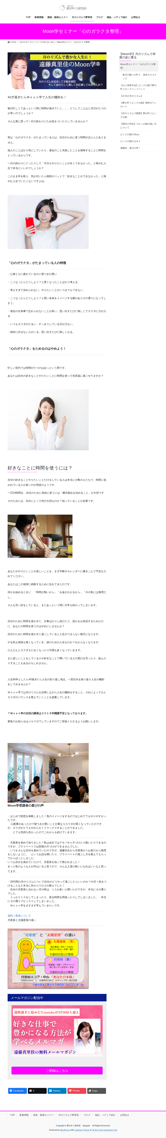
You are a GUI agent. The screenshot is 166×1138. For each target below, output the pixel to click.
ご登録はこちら (57, 1070)
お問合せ (124, 1115)
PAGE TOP (159, 1101)
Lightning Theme (81, 1130)
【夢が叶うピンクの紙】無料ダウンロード (138, 104)
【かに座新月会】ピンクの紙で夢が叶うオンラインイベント (138, 87)
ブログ (86, 1115)
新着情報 (24, 1115)
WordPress (65, 1130)
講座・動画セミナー (43, 1115)
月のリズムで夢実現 (68, 1115)
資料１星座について (19, 915)
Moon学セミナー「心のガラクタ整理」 (138, 66)
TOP (12, 1115)
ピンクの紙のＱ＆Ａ (130, 141)
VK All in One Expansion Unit (104, 1130)
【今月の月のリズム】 (131, 96)
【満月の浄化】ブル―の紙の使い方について (138, 126)
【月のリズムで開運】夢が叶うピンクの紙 (138, 115)
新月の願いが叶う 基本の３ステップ (140, 76)
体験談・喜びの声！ (130, 148)
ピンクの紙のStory (129, 134)
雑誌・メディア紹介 (105, 1115)
